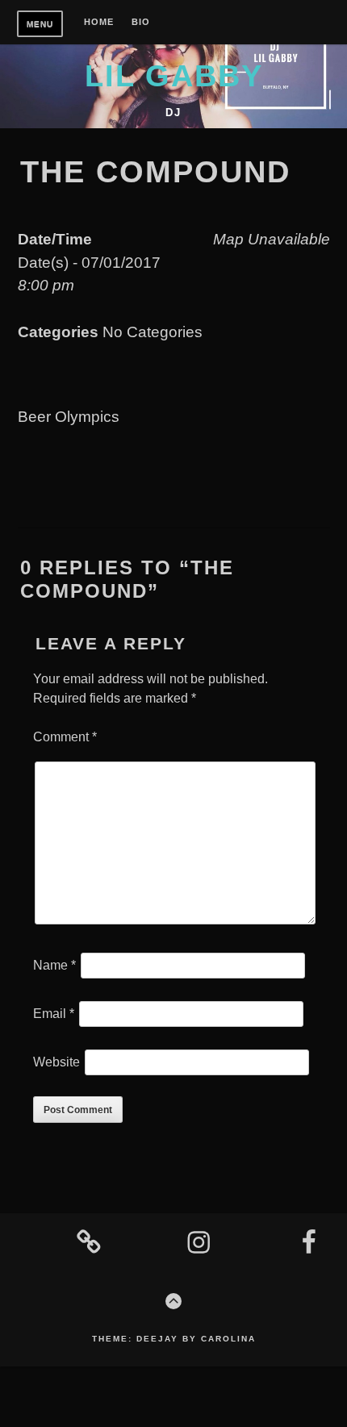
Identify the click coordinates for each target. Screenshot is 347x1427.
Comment (65, 737)
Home (99, 22)
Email (53, 1013)
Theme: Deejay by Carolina (174, 1338)
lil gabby (174, 75)
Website (56, 1062)
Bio (141, 22)
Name (54, 965)
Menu (40, 23)
